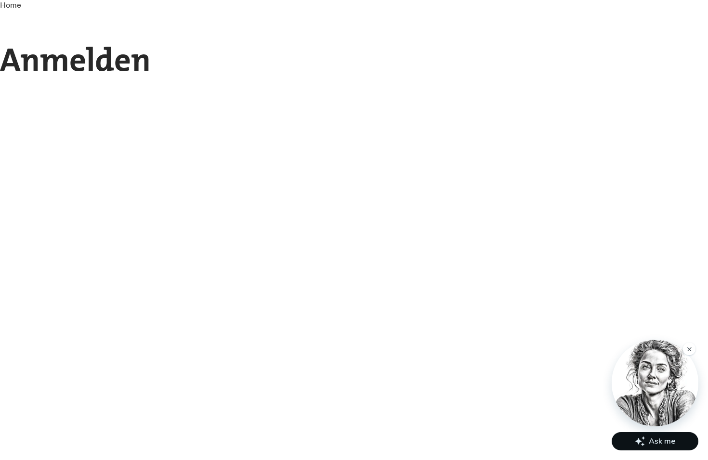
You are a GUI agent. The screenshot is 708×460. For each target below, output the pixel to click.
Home (10, 5)
